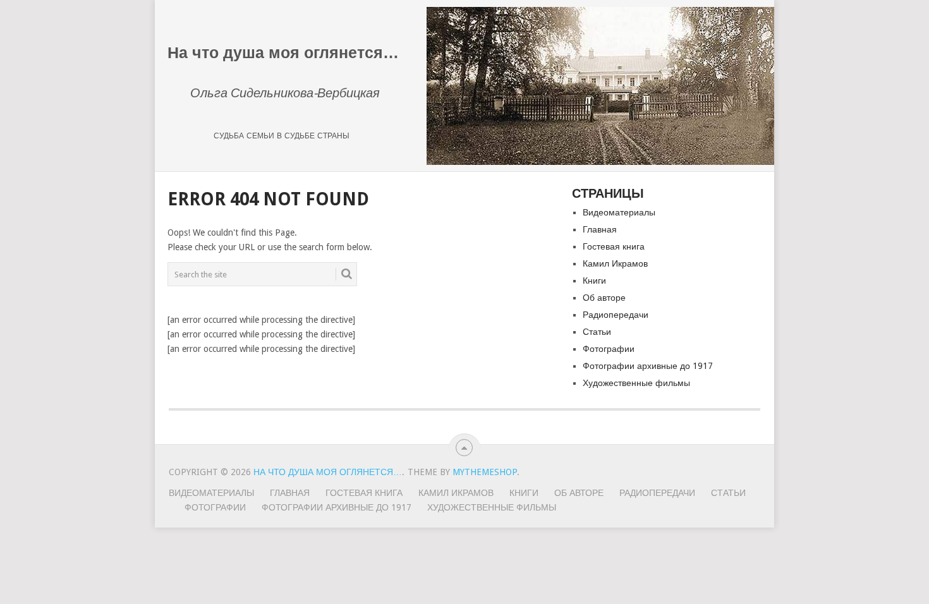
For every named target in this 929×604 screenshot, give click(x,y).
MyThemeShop (484, 472)
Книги (594, 280)
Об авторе (604, 298)
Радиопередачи (615, 315)
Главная (600, 229)
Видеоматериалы (619, 212)
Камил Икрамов (615, 263)
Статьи (597, 332)
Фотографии (609, 349)
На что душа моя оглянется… (327, 472)
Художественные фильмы (636, 383)
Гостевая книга (614, 246)
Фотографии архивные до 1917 (648, 366)
